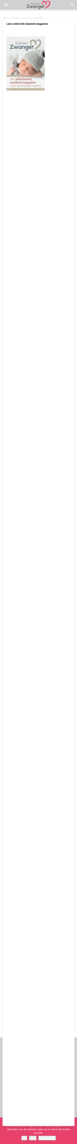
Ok (24, 1138)
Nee (32, 1138)
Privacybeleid (47, 1138)
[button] (6, 5)
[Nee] (72, 1131)
